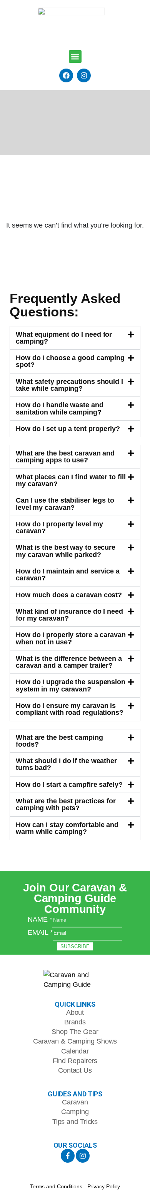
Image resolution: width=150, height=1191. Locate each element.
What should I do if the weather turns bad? (66, 764)
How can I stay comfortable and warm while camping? (67, 828)
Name (40, 919)
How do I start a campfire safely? (69, 784)
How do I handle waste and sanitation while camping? (59, 408)
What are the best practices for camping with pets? (66, 804)
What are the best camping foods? (59, 740)
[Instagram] (84, 75)
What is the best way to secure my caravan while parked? (65, 550)
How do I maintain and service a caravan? (68, 574)
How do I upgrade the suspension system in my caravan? (70, 685)
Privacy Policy (103, 1186)
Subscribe (75, 946)
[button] (75, 56)
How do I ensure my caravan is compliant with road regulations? (69, 708)
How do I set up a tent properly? (68, 428)
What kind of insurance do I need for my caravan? (69, 614)
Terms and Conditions (56, 1186)
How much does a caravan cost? (69, 595)
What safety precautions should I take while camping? (69, 384)
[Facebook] (66, 75)
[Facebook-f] (68, 1156)
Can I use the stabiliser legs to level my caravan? (65, 503)
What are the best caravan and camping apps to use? (65, 456)
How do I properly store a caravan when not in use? (71, 638)
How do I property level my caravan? (59, 527)
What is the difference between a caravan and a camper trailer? (69, 661)
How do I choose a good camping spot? (70, 361)
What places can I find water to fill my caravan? (70, 480)
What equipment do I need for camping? (64, 337)
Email (40, 932)
